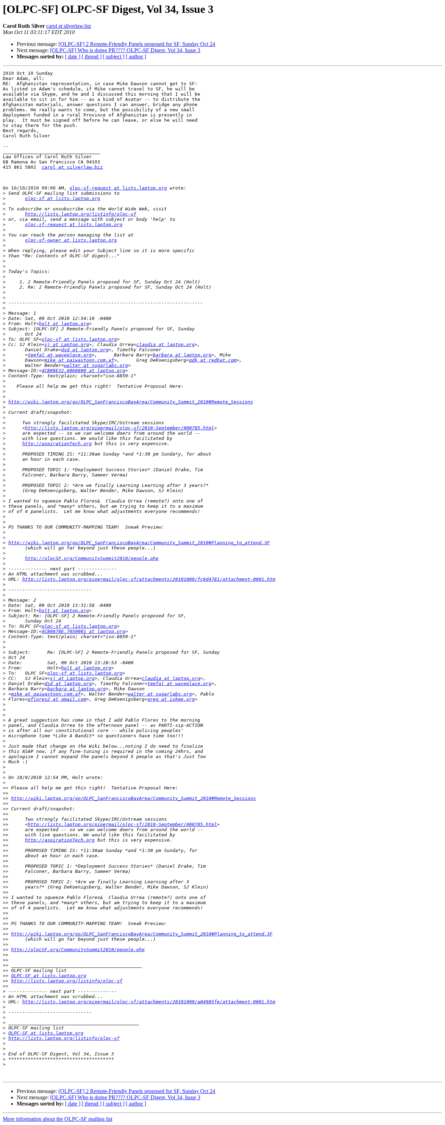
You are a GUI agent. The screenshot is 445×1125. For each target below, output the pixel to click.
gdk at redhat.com (212, 360)
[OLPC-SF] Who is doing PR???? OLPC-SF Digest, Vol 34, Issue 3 (125, 50)
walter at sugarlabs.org (96, 365)
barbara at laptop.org (182, 354)
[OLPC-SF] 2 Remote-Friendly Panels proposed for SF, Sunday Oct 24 (136, 44)
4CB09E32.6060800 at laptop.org (83, 370)
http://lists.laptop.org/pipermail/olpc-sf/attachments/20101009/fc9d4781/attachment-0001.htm (148, 579)
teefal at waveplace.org (60, 354)
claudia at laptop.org (165, 344)
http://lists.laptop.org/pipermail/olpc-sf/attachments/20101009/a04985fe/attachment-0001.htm (148, 1001)
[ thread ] (92, 56)
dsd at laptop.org (84, 349)
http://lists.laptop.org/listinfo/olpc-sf (80, 214)
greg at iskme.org (171, 699)
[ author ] (136, 56)
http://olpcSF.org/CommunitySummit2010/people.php (92, 558)
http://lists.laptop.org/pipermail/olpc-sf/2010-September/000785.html (119, 428)
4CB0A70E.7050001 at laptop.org (83, 631)
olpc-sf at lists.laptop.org (62, 198)
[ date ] (72, 56)
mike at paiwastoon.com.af (79, 360)
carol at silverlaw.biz (68, 26)
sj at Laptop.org (66, 344)
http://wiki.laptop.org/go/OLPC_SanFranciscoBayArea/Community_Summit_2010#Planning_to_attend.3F (139, 542)
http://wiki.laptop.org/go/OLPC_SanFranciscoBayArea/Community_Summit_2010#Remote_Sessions (130, 401)
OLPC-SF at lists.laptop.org (48, 975)
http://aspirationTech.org (57, 443)
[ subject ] (113, 56)
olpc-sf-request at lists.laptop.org (118, 188)
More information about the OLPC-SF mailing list (57, 1119)
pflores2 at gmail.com (57, 699)
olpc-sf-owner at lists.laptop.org (71, 240)
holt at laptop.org (64, 323)
